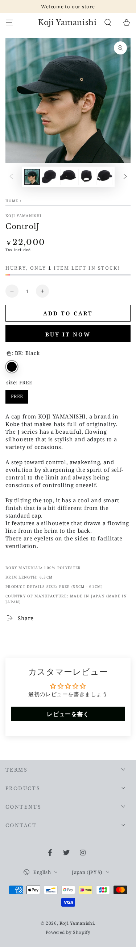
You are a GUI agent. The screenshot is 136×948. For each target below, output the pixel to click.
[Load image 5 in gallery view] (104, 177)
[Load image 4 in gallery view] (86, 177)
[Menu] (9, 22)
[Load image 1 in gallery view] (32, 177)
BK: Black (11, 366)
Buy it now (68, 334)
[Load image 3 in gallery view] (68, 177)
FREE (17, 395)
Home (11, 200)
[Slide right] (125, 177)
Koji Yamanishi (23, 215)
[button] (107, 22)
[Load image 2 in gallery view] (50, 177)
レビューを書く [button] (68, 714)
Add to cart (68, 313)
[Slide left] (11, 177)
